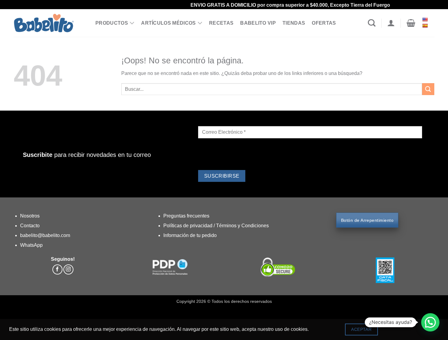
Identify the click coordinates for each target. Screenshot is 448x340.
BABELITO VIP (258, 23)
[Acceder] (391, 23)
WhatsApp (31, 245)
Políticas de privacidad (188, 225)
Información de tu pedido (190, 235)
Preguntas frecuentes (186, 215)
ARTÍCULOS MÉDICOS (168, 23)
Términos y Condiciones (242, 225)
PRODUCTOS (111, 23)
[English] (425, 19)
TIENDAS (294, 23)
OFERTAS (324, 23)
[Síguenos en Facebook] (57, 269)
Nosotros (30, 215)
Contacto (30, 225)
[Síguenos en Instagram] (68, 269)
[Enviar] (428, 89)
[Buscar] (371, 23)
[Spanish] (425, 25)
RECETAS (221, 23)
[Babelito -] (50, 23)
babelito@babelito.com (45, 235)
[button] (411, 23)
